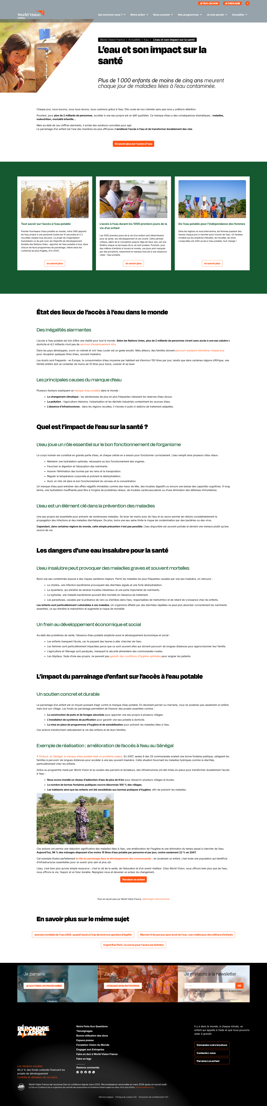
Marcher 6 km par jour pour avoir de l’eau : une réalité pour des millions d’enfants (186, 934)
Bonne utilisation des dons (92, 1035)
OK (239, 985)
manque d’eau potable (87, 390)
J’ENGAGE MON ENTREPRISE (123, 985)
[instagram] (77, 1072)
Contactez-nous (206, 1053)
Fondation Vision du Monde (92, 1044)
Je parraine (232, 3)
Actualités (238, 14)
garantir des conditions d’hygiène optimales (135, 656)
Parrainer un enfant (133, 879)
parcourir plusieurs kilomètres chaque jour (200, 350)
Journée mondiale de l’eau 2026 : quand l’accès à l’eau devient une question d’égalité (83, 934)
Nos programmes (188, 14)
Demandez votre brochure (212, 1045)
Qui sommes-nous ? (110, 14)
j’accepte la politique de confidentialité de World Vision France (218, 992)
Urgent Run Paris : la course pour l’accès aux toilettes (133, 944)
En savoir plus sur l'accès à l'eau (133, 143)
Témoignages (84, 1030)
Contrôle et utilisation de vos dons (37, 1077)
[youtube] (81, 1072)
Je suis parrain (215, 14)
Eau (146, 39)
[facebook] (85, 1072)
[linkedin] (89, 1072)
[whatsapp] (93, 1072)
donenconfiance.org (144, 1087)
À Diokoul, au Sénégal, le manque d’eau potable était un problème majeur (79, 756)
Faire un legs (83, 1058)
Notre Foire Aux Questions (92, 1026)
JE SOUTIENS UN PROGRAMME (44, 985)
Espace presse (85, 1040)
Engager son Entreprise (90, 1049)
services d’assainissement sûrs (98, 344)
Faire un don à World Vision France (97, 1054)
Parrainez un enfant (208, 1061)
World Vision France (112, 39)
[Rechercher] (247, 3)
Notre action (137, 14)
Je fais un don (209, 3)
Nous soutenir (161, 14)
